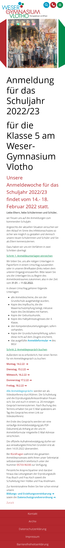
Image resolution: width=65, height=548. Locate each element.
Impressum (32, 536)
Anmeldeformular (38, 340)
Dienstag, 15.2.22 (16, 369)
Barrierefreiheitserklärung (32, 544)
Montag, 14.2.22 (15, 364)
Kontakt (32, 513)
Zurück (10, 502)
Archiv (32, 521)
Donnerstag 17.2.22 (17, 380)
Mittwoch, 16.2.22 (16, 374)
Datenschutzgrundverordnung (35, 497)
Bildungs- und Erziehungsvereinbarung (28, 493)
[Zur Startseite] (24, 10)
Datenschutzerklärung (32, 529)
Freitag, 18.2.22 (15, 385)
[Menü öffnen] (60, 5)
